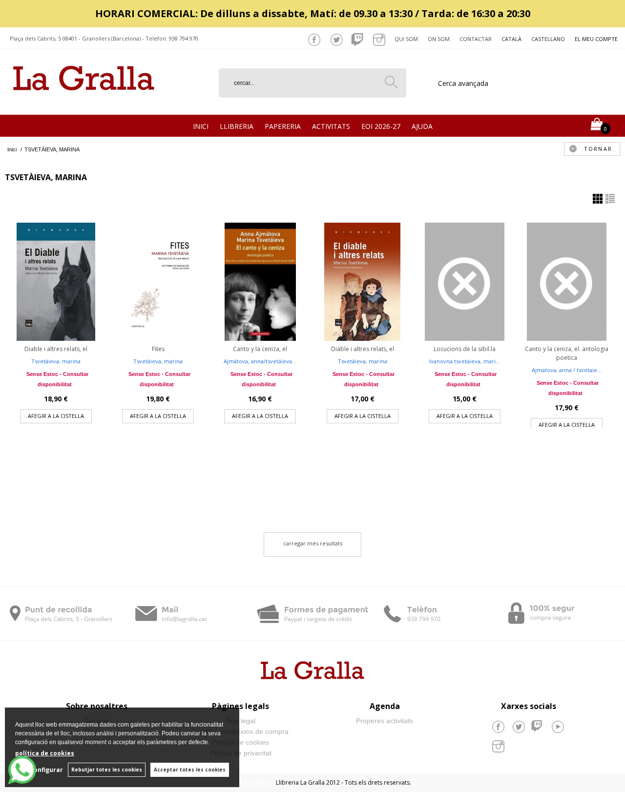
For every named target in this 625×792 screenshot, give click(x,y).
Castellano (548, 38)
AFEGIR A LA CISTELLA (56, 415)
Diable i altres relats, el (55, 349)
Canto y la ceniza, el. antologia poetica (566, 353)
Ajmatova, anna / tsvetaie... (567, 370)
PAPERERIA (283, 126)
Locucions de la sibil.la (465, 349)
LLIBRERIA (236, 126)
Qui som (406, 38)
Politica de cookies (240, 742)
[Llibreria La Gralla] (84, 102)
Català (511, 38)
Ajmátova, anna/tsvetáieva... (260, 361)
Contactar (475, 38)
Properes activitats (384, 721)
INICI (200, 126)
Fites (158, 349)
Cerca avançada (463, 83)
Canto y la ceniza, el (260, 349)
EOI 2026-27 (380, 126)
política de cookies (44, 753)
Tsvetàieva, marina (56, 361)
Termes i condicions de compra (240, 731)
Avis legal (240, 721)
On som (439, 38)
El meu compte (596, 38)
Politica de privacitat (240, 753)
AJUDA (422, 126)
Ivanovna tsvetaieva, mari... (464, 361)
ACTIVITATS (331, 126)
